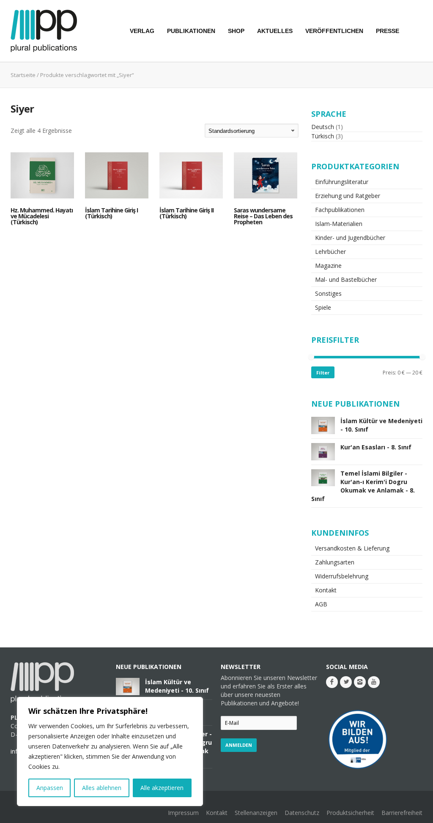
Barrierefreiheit (401, 813)
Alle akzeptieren (162, 788)
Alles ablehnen (101, 788)
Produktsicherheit (350, 813)
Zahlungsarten (334, 562)
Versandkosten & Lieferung (352, 548)
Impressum (183, 813)
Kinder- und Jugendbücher (350, 238)
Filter (322, 372)
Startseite (23, 75)
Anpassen (49, 788)
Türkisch (322, 136)
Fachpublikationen (339, 210)
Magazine (328, 265)
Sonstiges (328, 293)
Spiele (323, 307)
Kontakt (326, 590)
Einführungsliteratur (341, 182)
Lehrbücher (330, 252)
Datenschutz (302, 813)
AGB (321, 604)
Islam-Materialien (338, 224)
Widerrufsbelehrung (341, 576)
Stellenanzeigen (256, 813)
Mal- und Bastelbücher (346, 279)
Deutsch (322, 127)
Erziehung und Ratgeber (347, 196)
